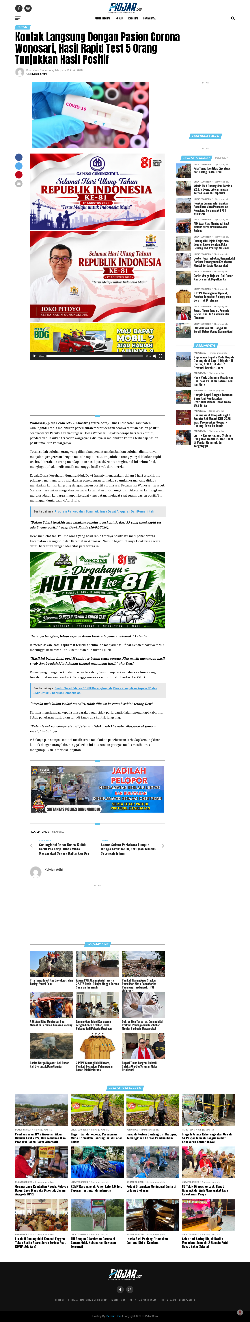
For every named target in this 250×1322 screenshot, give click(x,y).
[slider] (94, 356)
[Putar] (34, 356)
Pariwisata (149, 18)
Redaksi (59, 1300)
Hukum (119, 18)
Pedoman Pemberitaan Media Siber (87, 1300)
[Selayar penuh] (160, 356)
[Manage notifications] (240, 1312)
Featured (58, 832)
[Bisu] (154, 356)
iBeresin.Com (114, 1316)
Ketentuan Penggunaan (143, 1300)
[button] (97, 341)
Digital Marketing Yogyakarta (178, 1300)
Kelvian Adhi (39, 73)
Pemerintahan (103, 18)
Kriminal (133, 18)
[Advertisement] (97, 385)
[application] (97, 341)
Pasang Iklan (118, 1300)
